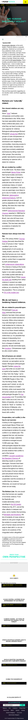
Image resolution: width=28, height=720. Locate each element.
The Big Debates (9, 604)
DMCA (12, 710)
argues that (14, 134)
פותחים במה (19, 712)
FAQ (9, 708)
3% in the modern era (11, 292)
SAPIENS (5, 539)
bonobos (8, 348)
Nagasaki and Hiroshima (12, 514)
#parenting (9, 645)
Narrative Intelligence (10, 712)
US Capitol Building (15, 60)
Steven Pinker (16, 172)
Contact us (15, 708)
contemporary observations (14, 264)
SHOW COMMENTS (14, 578)
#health (8, 625)
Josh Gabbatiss (14, 24)
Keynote (17, 710)
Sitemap (23, 710)
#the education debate (11, 683)
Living (4, 604)
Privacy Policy (22, 708)
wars (8, 113)
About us (5, 708)
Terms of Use (6, 710)
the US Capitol (16, 504)
